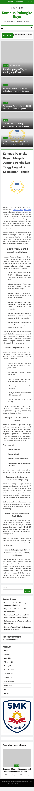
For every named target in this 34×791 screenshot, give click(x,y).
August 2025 (8, 685)
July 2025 (7, 689)
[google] (19, 8)
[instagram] (14, 8)
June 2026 (7, 650)
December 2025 (9, 670)
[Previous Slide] (28, 2)
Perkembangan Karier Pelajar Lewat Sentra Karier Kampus (8, 2)
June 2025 (7, 693)
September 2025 (9, 681)
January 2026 (8, 666)
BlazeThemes (21, 784)
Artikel (19, 65)
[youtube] (21, 8)
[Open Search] (28, 27)
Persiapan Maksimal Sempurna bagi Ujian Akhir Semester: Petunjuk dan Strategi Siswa (17, 771)
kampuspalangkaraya (12, 775)
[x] (16, 8)
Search (5, 587)
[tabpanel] (17, 762)
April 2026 (7, 654)
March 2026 (7, 658)
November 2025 (9, 674)
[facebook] (12, 8)
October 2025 (8, 678)
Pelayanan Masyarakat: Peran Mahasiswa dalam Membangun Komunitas (15, 91)
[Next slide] (31, 2)
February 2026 (8, 662)
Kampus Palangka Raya (17, 15)
